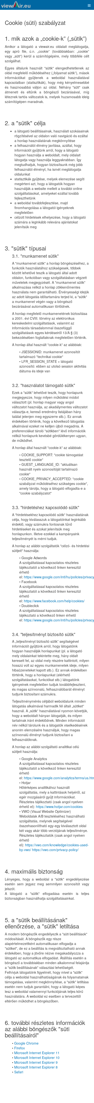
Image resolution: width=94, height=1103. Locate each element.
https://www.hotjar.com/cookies (59, 806)
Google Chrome (26, 1043)
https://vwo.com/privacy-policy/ (55, 849)
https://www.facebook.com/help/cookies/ (54, 600)
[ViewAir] (16, 4)
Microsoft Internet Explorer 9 (36, 1062)
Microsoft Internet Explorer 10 (37, 1057)
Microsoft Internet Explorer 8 (36, 1067)
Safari (18, 1071)
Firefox (19, 1048)
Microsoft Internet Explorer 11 (37, 1052)
